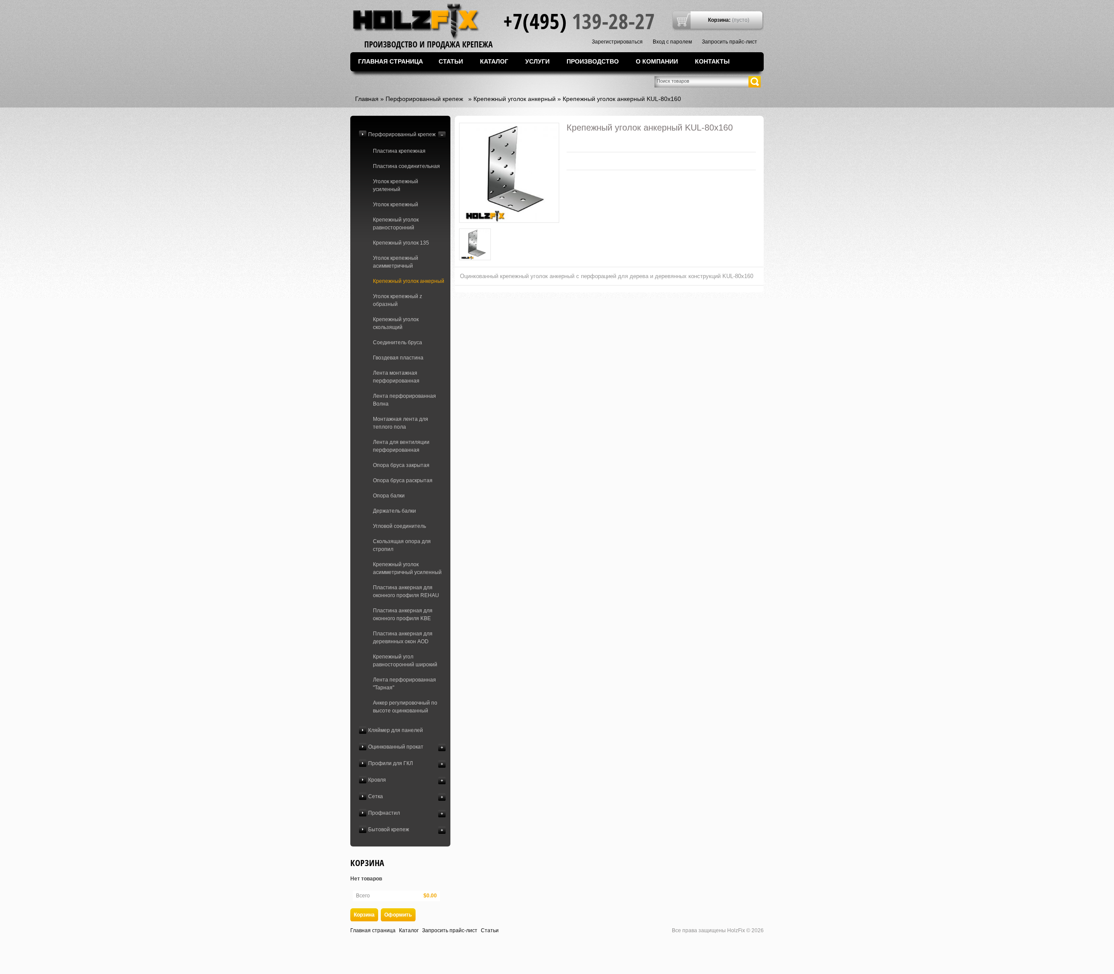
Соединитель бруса (397, 342)
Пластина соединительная (406, 166)
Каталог (409, 930)
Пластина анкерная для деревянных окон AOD (403, 638)
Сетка (375, 796)
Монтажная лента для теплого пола (400, 423)
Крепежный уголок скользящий (396, 323)
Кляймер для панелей (395, 730)
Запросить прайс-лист (729, 42)
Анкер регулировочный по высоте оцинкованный (405, 707)
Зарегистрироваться (617, 42)
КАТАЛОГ (494, 61)
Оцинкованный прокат (395, 747)
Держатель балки (394, 511)
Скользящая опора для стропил (402, 545)
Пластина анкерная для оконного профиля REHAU (406, 591)
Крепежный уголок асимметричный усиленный (407, 568)
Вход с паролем (672, 42)
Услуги (537, 61)
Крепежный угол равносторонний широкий (405, 661)
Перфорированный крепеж (424, 98)
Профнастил (384, 813)
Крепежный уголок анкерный (514, 98)
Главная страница (390, 61)
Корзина (367, 863)
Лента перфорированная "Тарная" (404, 684)
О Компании (657, 61)
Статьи (451, 61)
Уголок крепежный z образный (397, 300)
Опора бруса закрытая (401, 465)
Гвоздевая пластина (398, 358)
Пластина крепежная (399, 151)
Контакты (712, 61)
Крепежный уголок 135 (401, 243)
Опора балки (389, 496)
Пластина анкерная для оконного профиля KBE (403, 614)
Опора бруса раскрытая (403, 480)
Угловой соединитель (399, 526)
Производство (593, 61)
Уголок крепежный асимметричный (395, 262)
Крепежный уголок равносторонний (396, 224)
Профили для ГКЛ (390, 763)
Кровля (377, 780)
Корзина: (719, 20)
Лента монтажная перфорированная (396, 377)
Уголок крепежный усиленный (395, 185)
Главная (367, 98)
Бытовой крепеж (388, 829)
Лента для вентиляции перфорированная (401, 446)
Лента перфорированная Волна (404, 400)
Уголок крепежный (395, 205)
